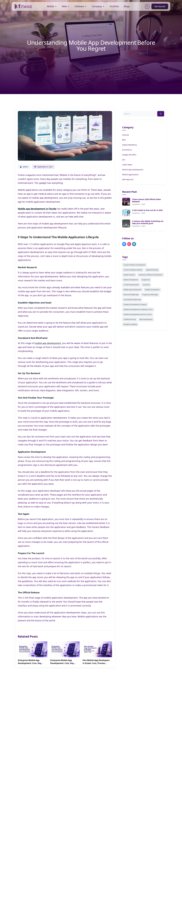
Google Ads (146, 280)
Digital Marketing (129, 145)
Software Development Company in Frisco (138, 309)
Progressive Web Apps (150, 295)
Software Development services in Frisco (138, 314)
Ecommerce (127, 150)
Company (97, 6)
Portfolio (114, 6)
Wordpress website (130, 324)
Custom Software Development (134, 265)
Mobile (50, 6)
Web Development (146, 319)
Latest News (127, 164)
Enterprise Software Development (150, 275)
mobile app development (48, 343)
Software (79, 6)
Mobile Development (152, 290)
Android (125, 135)
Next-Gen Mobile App (131, 295)
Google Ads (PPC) (129, 155)
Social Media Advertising (132, 300)
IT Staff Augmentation (131, 285)
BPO (124, 140)
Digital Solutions (129, 275)
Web (64, 6)
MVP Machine (127, 179)
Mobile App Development (132, 169)
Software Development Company (135, 304)
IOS (123, 159)
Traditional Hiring (130, 319)
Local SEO (146, 285)
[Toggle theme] (147, 6)
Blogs (127, 6)
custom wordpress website (133, 270)
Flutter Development (131, 280)
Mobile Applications (130, 174)
